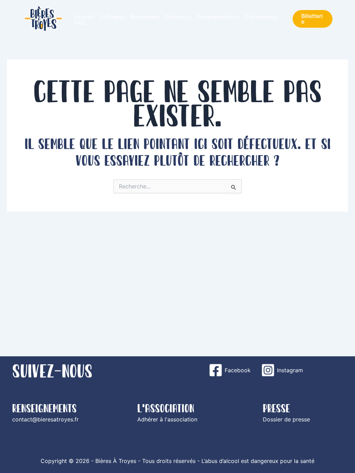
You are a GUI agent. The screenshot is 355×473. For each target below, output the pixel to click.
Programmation (218, 17)
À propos (112, 17)
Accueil (84, 17)
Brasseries (144, 17)
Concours (178, 17)
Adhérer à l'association (167, 419)
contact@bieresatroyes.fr (45, 419)
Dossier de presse (286, 419)
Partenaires (261, 17)
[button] (312, 19)
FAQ (79, 22)
